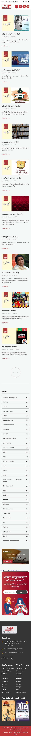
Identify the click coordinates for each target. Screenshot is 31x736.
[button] (3, 711)
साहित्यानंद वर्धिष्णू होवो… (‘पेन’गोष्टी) (11, 106)
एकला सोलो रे (6, 429)
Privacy (5, 732)
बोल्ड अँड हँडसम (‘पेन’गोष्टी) (9, 347)
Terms (10, 732)
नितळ (4, 457)
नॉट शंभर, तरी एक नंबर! (8, 461)
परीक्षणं (4, 466)
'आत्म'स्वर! (5, 402)
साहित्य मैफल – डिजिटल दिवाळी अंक (11, 541)
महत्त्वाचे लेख (6, 495)
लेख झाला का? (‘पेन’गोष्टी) (9, 311)
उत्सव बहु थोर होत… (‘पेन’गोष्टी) (10, 142)
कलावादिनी (5, 434)
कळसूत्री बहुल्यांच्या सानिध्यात (9, 438)
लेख (4, 522)
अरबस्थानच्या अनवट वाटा (8, 425)
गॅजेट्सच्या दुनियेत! (7, 443)
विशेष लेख (5, 536)
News (5, 415)
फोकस (4, 475)
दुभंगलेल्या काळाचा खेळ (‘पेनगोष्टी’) (11, 70)
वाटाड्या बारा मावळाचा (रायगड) (10, 397)
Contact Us (7, 561)
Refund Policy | (18, 732)
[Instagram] (26, 1)
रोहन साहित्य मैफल (7, 518)
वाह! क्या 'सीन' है (6, 531)
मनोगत (4, 490)
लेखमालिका (5, 527)
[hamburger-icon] (27, 6)
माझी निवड (5, 500)
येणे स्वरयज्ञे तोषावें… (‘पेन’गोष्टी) (10, 273)
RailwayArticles (8, 420)
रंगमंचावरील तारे (6, 513)
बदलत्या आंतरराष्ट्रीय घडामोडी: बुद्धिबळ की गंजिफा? (12, 480)
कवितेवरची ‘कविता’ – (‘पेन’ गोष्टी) (11, 34)
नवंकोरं (4, 452)
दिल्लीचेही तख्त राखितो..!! (8, 447)
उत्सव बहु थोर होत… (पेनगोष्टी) (10, 237)
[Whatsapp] (28, 1)
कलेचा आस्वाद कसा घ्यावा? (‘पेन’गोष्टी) (12, 214)
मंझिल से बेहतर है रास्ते (8, 486)
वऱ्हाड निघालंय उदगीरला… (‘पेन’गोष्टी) (12, 178)
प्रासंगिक (5, 470)
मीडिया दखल (6, 504)
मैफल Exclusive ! (7, 509)
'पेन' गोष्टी (13, 37)
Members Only (8, 411)
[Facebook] (24, 1)
